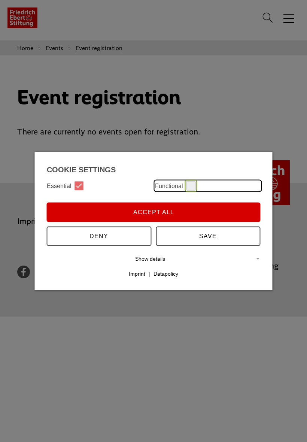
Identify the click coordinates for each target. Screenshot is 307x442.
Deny (98, 236)
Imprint (137, 274)
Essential (59, 185)
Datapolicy (166, 274)
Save (208, 236)
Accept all (153, 212)
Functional (169, 185)
